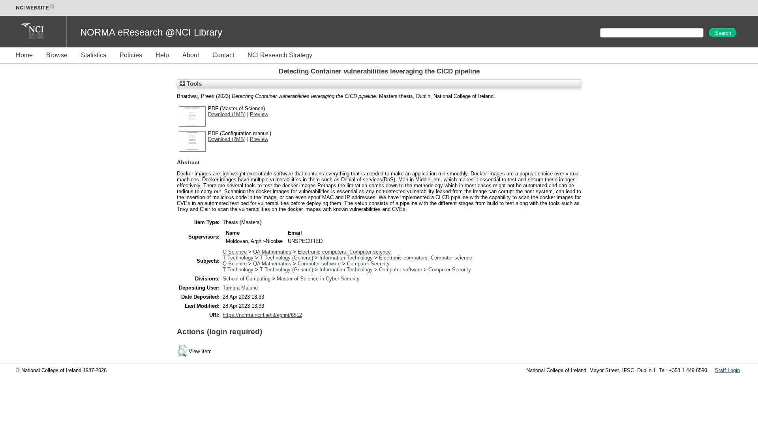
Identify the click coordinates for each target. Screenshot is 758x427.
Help (162, 55)
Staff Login (727, 370)
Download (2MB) (227, 139)
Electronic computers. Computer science (344, 252)
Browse (57, 55)
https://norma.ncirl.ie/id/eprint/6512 (262, 315)
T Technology (238, 258)
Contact (223, 55)
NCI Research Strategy (280, 55)
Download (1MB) (227, 114)
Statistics (93, 55)
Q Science (235, 252)
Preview (259, 114)
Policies (131, 55)
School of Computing (246, 279)
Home (24, 55)
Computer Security (368, 264)
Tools (193, 84)
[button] (182, 351)
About (190, 55)
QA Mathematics (272, 252)
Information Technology (346, 258)
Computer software (319, 264)
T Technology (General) (286, 258)
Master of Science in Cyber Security (318, 279)
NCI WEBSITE (32, 8)
